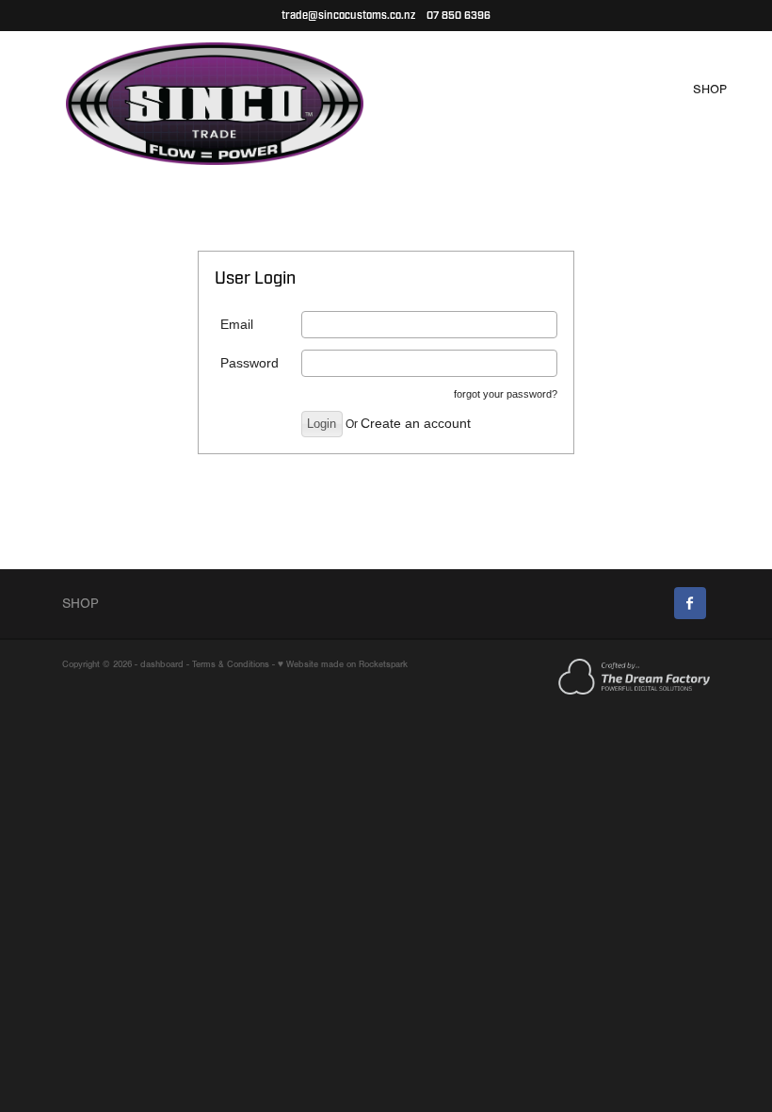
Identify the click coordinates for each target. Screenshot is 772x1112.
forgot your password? (505, 394)
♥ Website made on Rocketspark (343, 664)
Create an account (416, 423)
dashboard (162, 664)
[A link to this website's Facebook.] (690, 603)
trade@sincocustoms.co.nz (348, 15)
